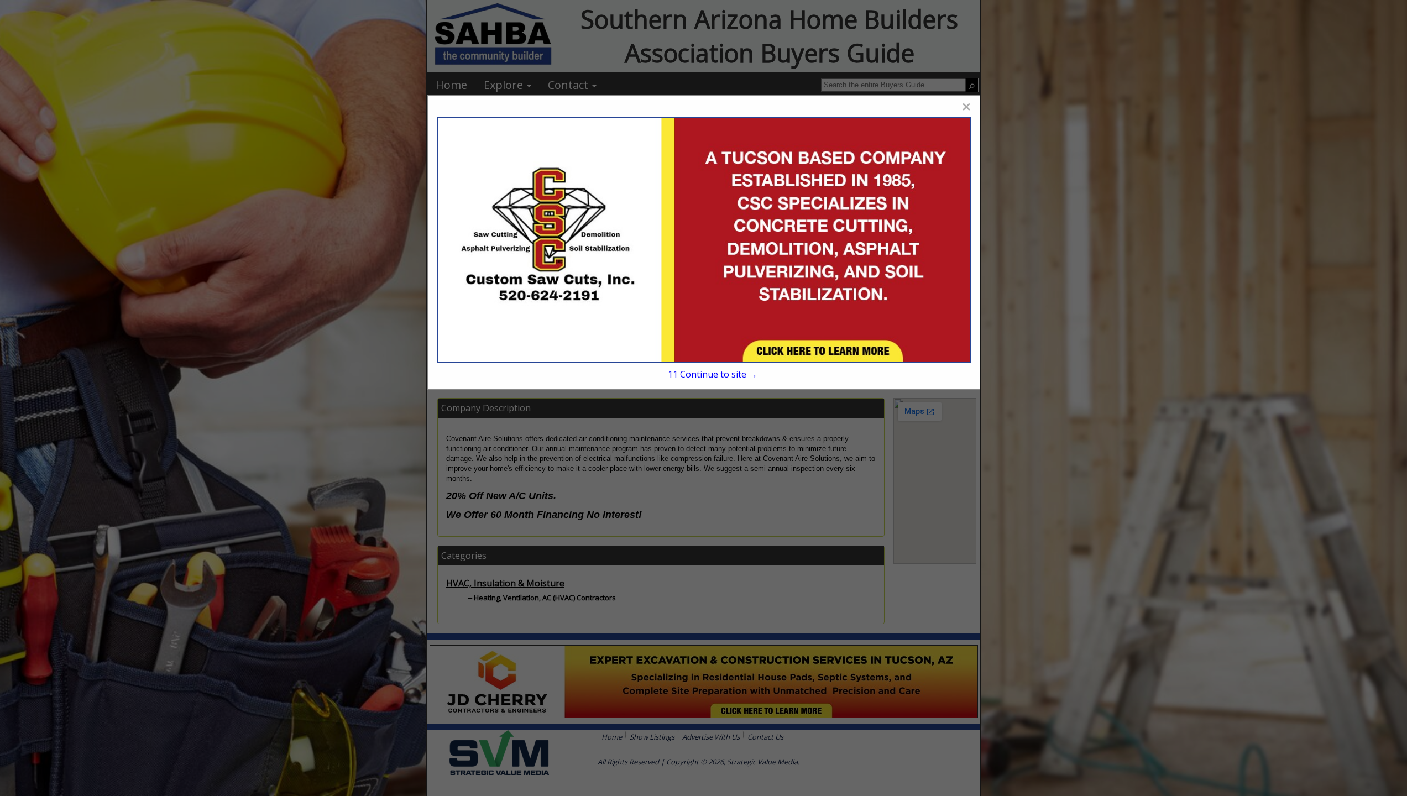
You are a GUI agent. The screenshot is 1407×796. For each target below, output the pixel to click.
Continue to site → (712, 374)
